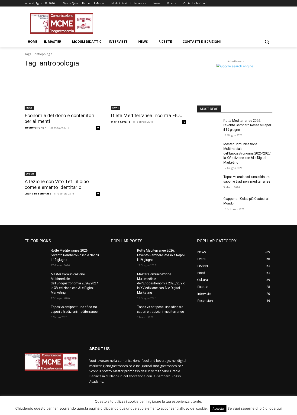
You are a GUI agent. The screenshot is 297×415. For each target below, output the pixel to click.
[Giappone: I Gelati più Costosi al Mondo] (208, 204)
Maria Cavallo (120, 121)
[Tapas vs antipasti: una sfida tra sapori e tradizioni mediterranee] (208, 183)
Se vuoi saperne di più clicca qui (254, 408)
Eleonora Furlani (36, 127)
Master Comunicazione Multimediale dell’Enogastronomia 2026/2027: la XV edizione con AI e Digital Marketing (247, 153)
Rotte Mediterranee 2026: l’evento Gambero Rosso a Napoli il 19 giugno (247, 125)
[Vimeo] (263, 3)
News (29, 107)
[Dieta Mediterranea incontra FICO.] (148, 91)
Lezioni (30, 173)
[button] (266, 41)
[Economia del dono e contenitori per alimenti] (62, 91)
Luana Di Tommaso (38, 193)
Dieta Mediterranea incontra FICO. (147, 115)
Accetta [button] (218, 408)
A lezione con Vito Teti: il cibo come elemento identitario (57, 184)
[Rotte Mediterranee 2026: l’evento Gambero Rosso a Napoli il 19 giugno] (208, 126)
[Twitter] (257, 3)
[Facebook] (244, 3)
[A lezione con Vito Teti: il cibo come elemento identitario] (62, 157)
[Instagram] (250, 3)
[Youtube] (269, 3)
